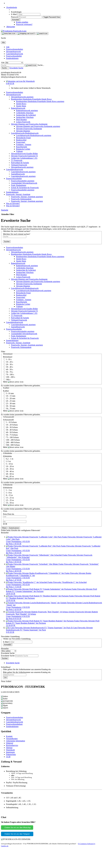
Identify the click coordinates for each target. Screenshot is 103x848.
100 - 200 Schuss (13, 440)
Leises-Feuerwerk (23, 122)
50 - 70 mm (10, 408)
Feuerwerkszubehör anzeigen (22, 181)
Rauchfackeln (21, 147)
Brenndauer (7, 357)
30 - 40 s (9, 367)
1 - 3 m (9, 490)
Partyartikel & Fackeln (20, 163)
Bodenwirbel (21, 140)
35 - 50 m (10, 503)
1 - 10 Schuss (11, 422)
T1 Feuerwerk (16, 160)
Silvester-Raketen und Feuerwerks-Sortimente (29, 124)
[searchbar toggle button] (42, 33)
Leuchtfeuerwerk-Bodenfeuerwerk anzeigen (33, 135)
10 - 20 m (10, 466)
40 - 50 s (9, 369)
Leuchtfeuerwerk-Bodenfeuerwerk (25, 133)
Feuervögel (20, 142)
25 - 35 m (10, 500)
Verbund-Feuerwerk (19, 165)
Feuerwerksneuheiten (14, 49)
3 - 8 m (9, 493)
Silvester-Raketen (23, 131)
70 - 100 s (10, 374)
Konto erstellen (22, 22)
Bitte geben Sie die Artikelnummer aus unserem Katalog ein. (27, 672)
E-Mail (14, 14)
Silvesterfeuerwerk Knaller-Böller (24, 153)
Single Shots (21, 106)
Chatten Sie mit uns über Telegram (17, 834)
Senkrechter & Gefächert (26, 115)
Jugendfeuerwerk (18, 174)
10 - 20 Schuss (12, 425)
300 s (8, 379)
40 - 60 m (10, 474)
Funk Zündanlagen (18, 185)
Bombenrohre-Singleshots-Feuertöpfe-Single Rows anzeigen (40, 101)
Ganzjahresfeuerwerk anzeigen (23, 172)
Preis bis (10, 514)
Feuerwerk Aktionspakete (21, 199)
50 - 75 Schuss (12, 435)
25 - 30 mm (10, 403)
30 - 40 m (10, 471)
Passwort (14, 17)
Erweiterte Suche (16, 68)
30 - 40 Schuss (12, 430)
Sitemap (9, 748)
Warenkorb (10, 750)
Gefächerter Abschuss (24, 113)
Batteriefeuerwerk (18, 108)
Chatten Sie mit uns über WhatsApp (17, 827)
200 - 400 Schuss (13, 442)
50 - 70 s (9, 372)
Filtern (4, 528)
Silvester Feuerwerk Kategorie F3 (24, 156)
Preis (5, 514)
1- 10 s (8, 359)
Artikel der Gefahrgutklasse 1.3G (24, 158)
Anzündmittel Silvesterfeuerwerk (24, 183)
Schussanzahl (8, 420)
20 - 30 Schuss (12, 427)
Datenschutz (11, 754)
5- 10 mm (10, 393)
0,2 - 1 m (9, 459)
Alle (7, 47)
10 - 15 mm (10, 396)
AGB (8, 757)
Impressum (10, 752)
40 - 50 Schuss (12, 432)
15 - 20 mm (10, 398)
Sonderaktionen (12, 58)
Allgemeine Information (15, 741)
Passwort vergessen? (24, 24)
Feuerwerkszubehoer (14, 724)
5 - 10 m (9, 464)
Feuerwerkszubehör (14, 56)
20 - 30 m (10, 469)
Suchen (7, 241)
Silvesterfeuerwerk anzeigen (22, 97)
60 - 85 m (10, 476)
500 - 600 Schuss (13, 445)
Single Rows (21, 104)
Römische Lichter (23, 149)
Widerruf (9, 743)
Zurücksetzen (14, 528)
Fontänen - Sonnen (23, 144)
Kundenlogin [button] (11, 7)
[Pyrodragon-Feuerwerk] (13, 31)
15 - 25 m (10, 498)
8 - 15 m (9, 495)
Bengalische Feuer (23, 138)
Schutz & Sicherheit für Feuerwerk (25, 188)
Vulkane (19, 151)
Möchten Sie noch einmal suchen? (16, 234)
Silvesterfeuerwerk (13, 51)
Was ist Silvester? (13, 203)
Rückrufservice (12, 745)
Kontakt (9, 736)
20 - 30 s (9, 364)
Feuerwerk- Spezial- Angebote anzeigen (27, 197)
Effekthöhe (7, 456)
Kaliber (6, 391)
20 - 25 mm (10, 401)
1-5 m (8, 461)
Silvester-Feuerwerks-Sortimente (29, 129)
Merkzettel (10, 27)
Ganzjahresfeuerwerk (14, 54)
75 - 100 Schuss (12, 437)
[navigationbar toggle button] (8, 33)
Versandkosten (12, 738)
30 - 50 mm (10, 406)
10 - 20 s (9, 362)
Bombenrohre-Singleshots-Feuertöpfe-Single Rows (31, 99)
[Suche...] (31, 65)
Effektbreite (7, 488)
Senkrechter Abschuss (25, 117)
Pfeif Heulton (21, 119)
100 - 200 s (10, 377)
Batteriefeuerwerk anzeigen (27, 110)
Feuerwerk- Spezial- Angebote (18, 194)
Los (5, 677)
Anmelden (7, 645)
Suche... (41, 65)
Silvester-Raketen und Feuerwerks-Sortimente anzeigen (38, 126)
